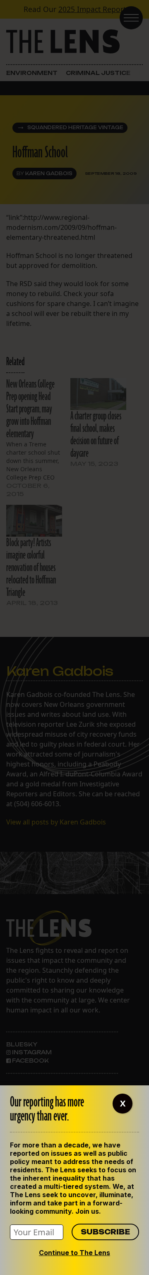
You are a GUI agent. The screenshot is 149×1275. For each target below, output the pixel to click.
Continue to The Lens (74, 1252)
